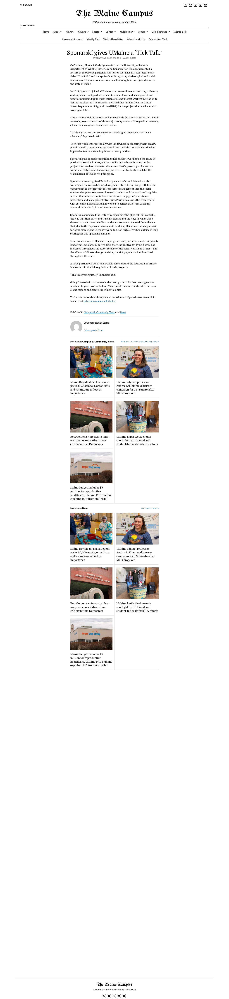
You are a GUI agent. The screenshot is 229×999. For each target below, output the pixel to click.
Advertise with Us (136, 39)
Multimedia (126, 31)
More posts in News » (150, 508)
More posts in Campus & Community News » (140, 341)
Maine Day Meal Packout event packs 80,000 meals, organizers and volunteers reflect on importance (90, 387)
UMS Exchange (159, 31)
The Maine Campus (114, 14)
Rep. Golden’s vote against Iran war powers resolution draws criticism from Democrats (89, 440)
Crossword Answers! (72, 39)
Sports (95, 31)
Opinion (109, 31)
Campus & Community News (99, 312)
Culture (82, 31)
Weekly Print (93, 39)
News (69, 31)
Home (46, 31)
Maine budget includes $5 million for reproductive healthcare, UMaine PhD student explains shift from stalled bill (91, 493)
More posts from (93, 330)
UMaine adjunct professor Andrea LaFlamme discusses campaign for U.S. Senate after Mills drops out (135, 387)
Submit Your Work (158, 39)
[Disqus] (114, 712)
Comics (141, 31)
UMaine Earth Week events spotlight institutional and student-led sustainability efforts (137, 440)
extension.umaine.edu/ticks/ (99, 301)
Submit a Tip (180, 31)
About (56, 31)
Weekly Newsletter (113, 39)
